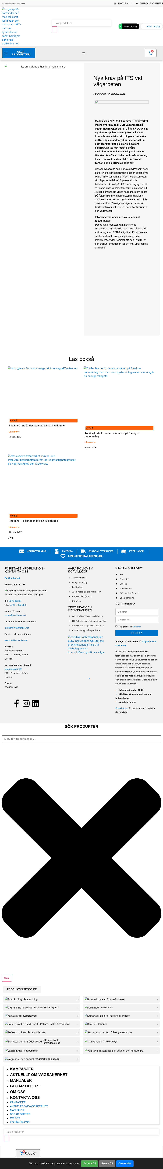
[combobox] (81, 738)
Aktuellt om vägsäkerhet (38, 1074)
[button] (22, 989)
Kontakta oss (121, 708)
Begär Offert (25, 1086)
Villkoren (137, 627)
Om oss (17, 1092)
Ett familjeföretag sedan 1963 (13, 3)
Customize (124, 1163)
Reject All (107, 1163)
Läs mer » (14, 431)
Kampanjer (22, 1069)
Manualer (21, 1080)
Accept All (89, 1163)
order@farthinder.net (15, 615)
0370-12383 (15, 601)
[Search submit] (54, 29)
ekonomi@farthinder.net (17, 627)
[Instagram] (26, 703)
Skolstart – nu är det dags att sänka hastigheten (37, 425)
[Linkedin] (36, 703)
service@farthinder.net (16, 640)
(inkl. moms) (130, 26)
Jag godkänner (129, 627)
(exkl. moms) (153, 26)
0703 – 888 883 (18, 605)
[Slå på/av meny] (83, 53)
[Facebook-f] (17, 703)
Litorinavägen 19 (13, 669)
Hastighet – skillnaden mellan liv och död (33, 520)
